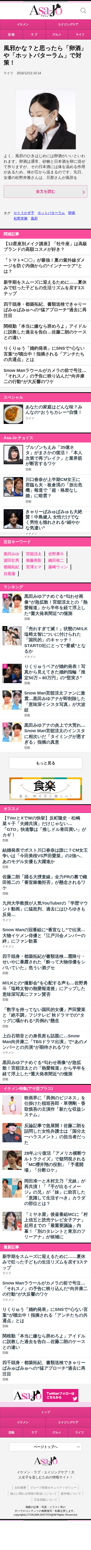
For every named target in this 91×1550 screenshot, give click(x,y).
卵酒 (71, 213)
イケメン (31, 533)
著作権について (71, 1493)
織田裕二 (56, 560)
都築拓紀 (11, 567)
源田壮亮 (11, 560)
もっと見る (45, 763)
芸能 (28, 469)
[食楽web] (45, 799)
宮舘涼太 (33, 554)
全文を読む (45, 191)
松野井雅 (20, 218)
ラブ (34, 1432)
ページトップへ (46, 1447)
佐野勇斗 (56, 554)
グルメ (56, 1432)
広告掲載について (45, 1499)
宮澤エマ (33, 567)
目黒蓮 (9, 574)
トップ (45, 1412)
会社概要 (20, 1487)
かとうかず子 (24, 213)
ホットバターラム (51, 213)
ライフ (29, 418)
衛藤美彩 (33, 560)
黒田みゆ (11, 554)
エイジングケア (68, 1422)
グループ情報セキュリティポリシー (53, 1487)
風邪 (34, 218)
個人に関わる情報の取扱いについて (33, 1493)
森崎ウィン (58, 567)
